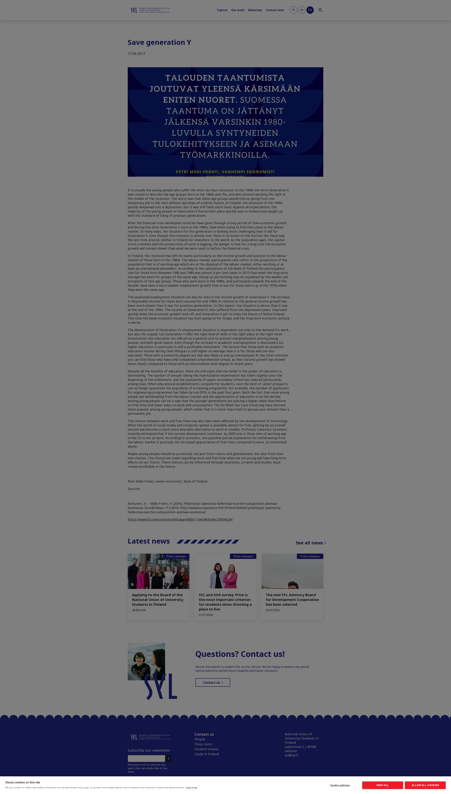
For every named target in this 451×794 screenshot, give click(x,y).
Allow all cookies (425, 785)
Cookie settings (340, 785)
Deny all (382, 785)
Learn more (191, 787)
